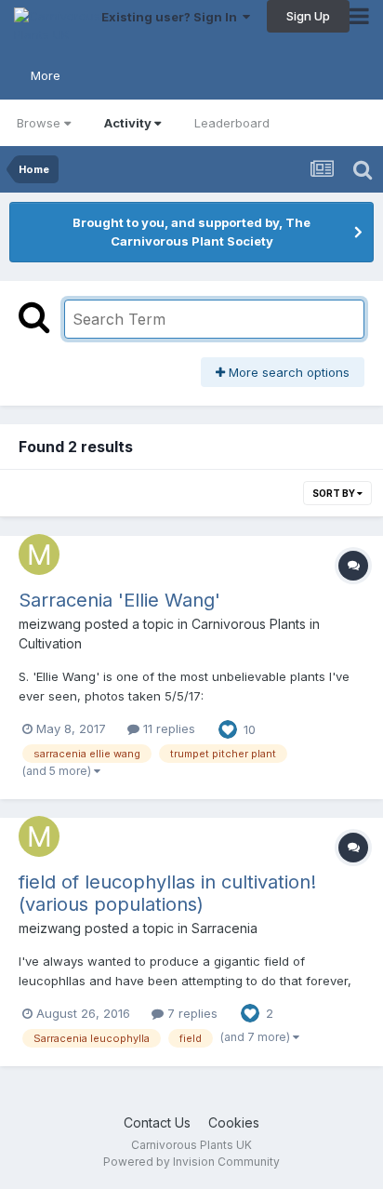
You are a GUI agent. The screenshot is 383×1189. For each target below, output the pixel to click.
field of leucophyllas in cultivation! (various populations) (167, 893)
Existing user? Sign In (172, 16)
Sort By (334, 493)
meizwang (50, 624)
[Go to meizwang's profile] (39, 554)
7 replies (191, 1013)
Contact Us (157, 1122)
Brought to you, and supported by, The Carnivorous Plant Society (191, 231)
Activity (128, 122)
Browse (38, 122)
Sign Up (308, 15)
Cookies (233, 1122)
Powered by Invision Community (191, 1162)
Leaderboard (232, 122)
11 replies (167, 728)
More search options (287, 372)
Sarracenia (225, 928)
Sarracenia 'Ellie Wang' (119, 600)
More (45, 75)
